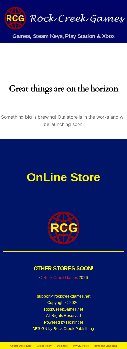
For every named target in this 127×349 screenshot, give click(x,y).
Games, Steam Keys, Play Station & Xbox (63, 36)
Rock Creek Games (60, 277)
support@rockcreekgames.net (63, 296)
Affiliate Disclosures (21, 346)
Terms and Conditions (105, 346)
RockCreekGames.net (63, 309)
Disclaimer (62, 346)
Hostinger (74, 322)
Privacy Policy (81, 346)
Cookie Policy (44, 346)
